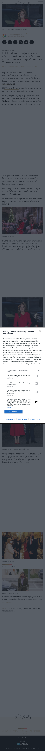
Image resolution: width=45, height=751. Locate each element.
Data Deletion (10, 419)
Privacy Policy (35, 419)
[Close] (41, 332)
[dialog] (22, 375)
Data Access (22, 419)
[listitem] (22, 370)
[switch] (36, 376)
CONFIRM (14, 411)
